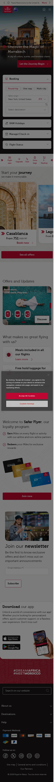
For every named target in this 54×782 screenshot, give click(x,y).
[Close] (48, 374)
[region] (27, 391)
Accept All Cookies (27, 396)
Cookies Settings (27, 404)
